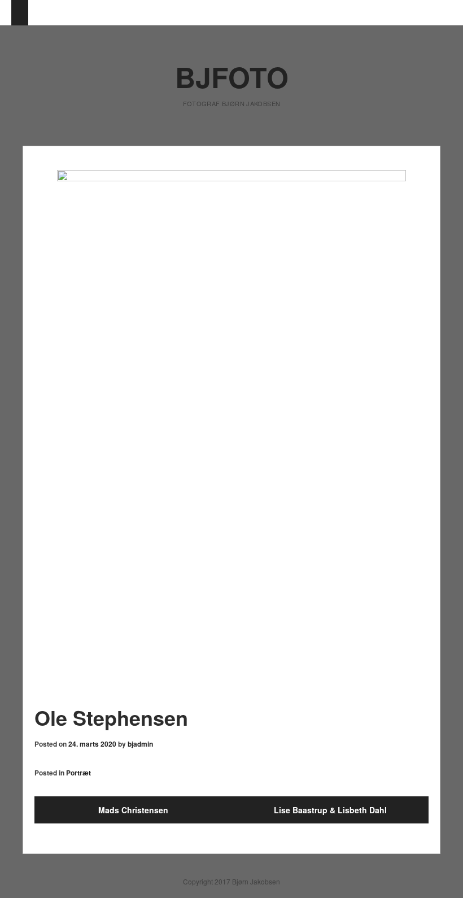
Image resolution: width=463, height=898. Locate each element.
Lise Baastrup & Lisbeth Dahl (330, 810)
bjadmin (140, 744)
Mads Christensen (133, 810)
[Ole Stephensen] (231, 432)
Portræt (78, 773)
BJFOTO (232, 76)
